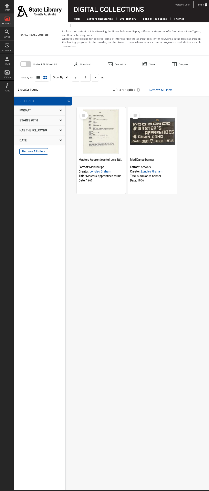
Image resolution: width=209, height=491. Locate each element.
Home (7, 10)
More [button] (7, 90)
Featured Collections (108, 25)
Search (7, 37)
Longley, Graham (100, 171)
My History (7, 50)
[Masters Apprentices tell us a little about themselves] (101, 131)
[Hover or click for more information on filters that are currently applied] (138, 90)
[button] (117, 64)
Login (7, 64)
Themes (179, 19)
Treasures (80, 25)
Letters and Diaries (100, 19)
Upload (7, 77)
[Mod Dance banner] (152, 131)
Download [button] (82, 64)
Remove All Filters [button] (161, 90)
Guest (187, 4)
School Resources (155, 19)
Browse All (7, 23)
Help (77, 19)
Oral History (128, 19)
